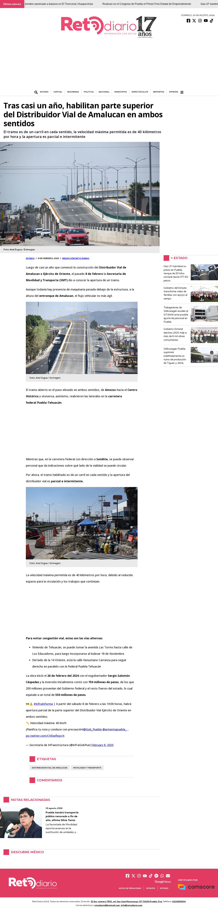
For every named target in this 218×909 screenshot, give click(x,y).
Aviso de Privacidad (130, 888)
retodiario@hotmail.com (107, 905)
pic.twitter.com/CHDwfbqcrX (45, 736)
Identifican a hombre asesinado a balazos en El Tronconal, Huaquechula (52, 4)
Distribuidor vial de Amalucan (49, 767)
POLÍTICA (89, 92)
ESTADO (44, 92)
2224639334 (179, 901)
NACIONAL (104, 92)
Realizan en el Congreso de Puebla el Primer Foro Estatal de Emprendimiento (146, 4)
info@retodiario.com (131, 905)
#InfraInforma (43, 704)
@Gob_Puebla (92, 729)
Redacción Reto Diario (75, 258)
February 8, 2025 (102, 745)
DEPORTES (158, 92)
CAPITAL (57, 92)
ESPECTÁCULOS (140, 92)
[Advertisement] (109, 65)
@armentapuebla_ (114, 729)
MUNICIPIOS (120, 92)
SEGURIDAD (73, 92)
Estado (164, 888)
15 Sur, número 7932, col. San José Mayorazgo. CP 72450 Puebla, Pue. (126, 901)
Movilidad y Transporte (87, 767)
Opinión (173, 92)
